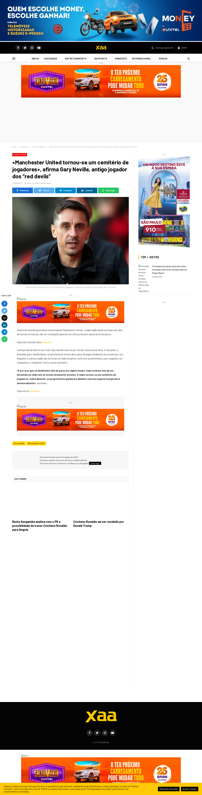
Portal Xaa (104, 742)
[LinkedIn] (4, 325)
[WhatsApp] (4, 339)
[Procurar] (188, 58)
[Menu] (13, 58)
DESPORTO (100, 58)
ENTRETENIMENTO (76, 58)
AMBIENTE (121, 58)
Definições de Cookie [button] (169, 789)
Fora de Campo (19, 155)
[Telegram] (4, 332)
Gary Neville (19, 443)
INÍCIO (35, 58)
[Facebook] (4, 303)
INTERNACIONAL (141, 58)
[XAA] (101, 48)
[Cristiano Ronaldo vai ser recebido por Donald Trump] (101, 501)
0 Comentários (45, 183)
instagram (35, 390)
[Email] (4, 318)
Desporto (47, 342)
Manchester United (36, 443)
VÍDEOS (163, 58)
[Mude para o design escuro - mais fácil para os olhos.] (152, 48)
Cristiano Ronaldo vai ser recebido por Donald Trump (98, 523)
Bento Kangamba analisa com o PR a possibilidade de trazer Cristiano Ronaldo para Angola (39, 525)
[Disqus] (70, 575)
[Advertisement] (101, 120)
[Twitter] (4, 311)
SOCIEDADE (50, 58)
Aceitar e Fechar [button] (190, 789)
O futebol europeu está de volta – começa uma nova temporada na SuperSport (169, 269)
